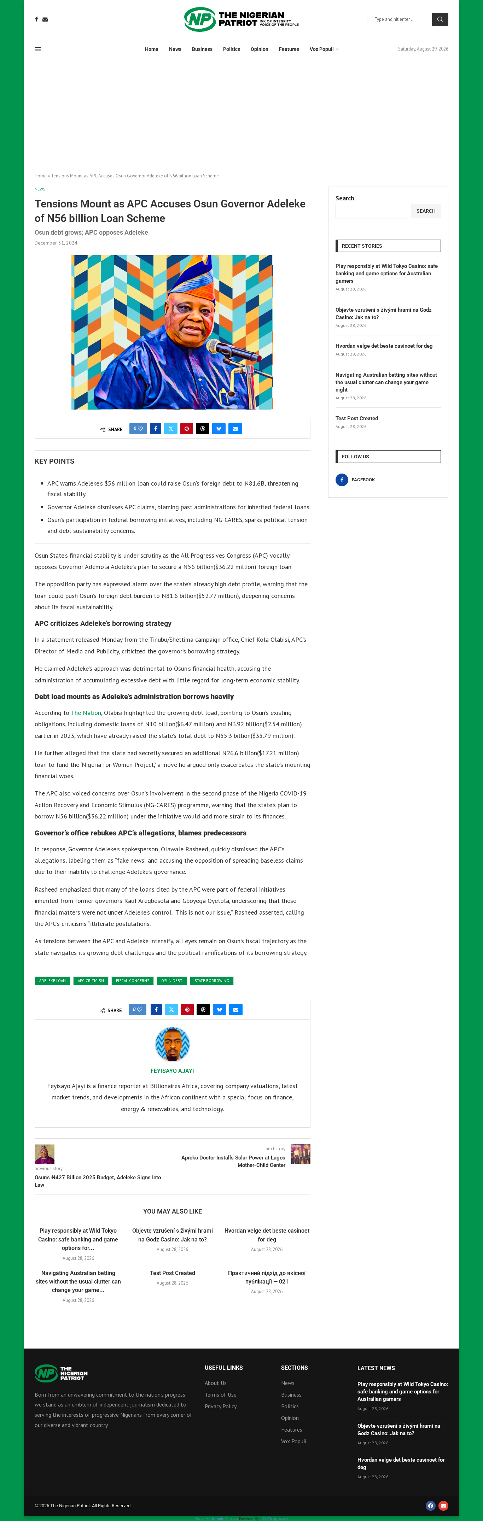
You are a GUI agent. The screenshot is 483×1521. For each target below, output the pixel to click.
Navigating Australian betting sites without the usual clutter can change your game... (78, 1282)
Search (440, 19)
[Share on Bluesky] (219, 428)
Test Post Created (172, 1273)
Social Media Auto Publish (216, 1518)
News (175, 49)
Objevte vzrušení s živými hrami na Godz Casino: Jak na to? (384, 314)
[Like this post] (140, 428)
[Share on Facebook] (155, 428)
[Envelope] (443, 1506)
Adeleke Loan (52, 980)
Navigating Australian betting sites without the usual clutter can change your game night (386, 382)
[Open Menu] (38, 49)
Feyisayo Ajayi (172, 1071)
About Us (216, 1383)
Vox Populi (322, 49)
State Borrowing (211, 980)
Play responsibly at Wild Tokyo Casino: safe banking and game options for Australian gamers (387, 273)
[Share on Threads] (202, 428)
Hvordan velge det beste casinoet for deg (384, 346)
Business (202, 49)
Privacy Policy (221, 1406)
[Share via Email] (235, 428)
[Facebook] (37, 19)
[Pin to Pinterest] (186, 428)
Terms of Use (221, 1394)
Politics (231, 49)
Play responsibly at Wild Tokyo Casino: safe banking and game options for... (78, 1239)
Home (151, 49)
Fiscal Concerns (132, 980)
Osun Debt (171, 980)
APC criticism (91, 980)
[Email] (45, 19)
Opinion (259, 49)
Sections (294, 1368)
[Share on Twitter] (171, 428)
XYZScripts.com (275, 1518)
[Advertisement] (241, 112)
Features (289, 49)
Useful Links (224, 1368)
